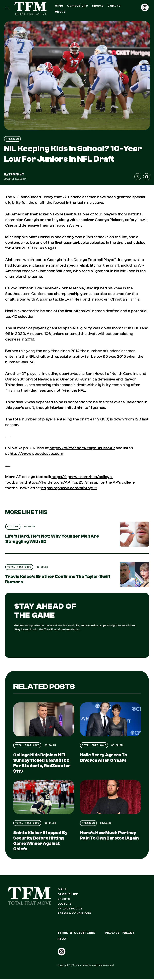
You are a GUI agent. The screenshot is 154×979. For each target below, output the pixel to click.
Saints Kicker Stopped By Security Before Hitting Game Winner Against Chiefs (40, 841)
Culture (114, 5)
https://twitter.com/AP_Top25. (56, 482)
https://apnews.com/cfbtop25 (69, 488)
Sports (97, 5)
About (60, 11)
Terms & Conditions (74, 913)
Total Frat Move (19, 567)
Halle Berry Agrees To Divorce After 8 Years (103, 757)
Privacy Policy (70, 908)
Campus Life (77, 5)
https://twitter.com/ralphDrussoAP (82, 448)
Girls (59, 5)
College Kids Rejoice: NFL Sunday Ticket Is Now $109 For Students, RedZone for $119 (42, 763)
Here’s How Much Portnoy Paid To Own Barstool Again (109, 835)
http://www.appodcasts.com (36, 453)
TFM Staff (16, 174)
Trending (12, 138)
